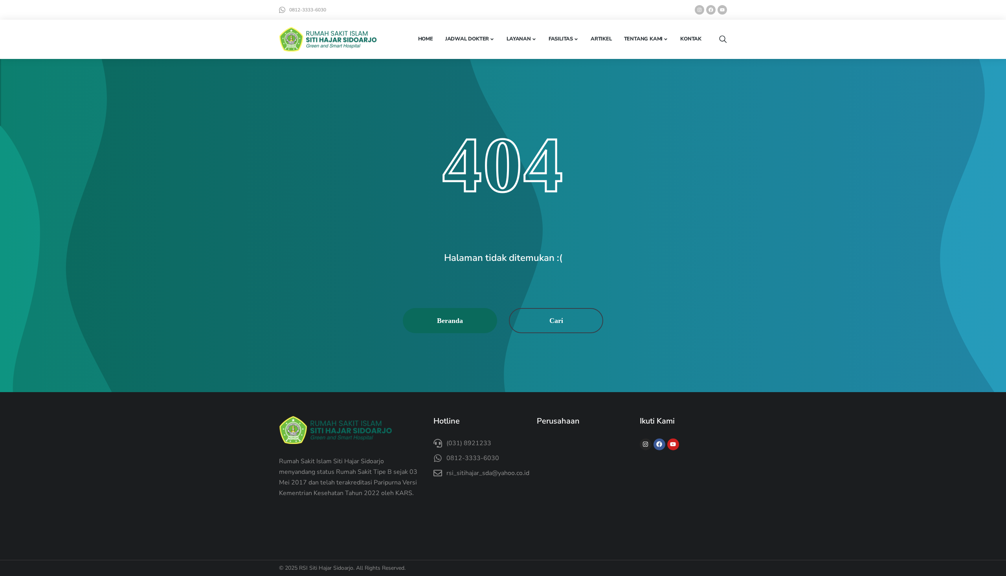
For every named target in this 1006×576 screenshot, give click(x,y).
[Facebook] (711, 10)
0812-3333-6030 (307, 10)
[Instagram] (699, 10)
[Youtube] (722, 10)
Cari (556, 321)
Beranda (450, 321)
